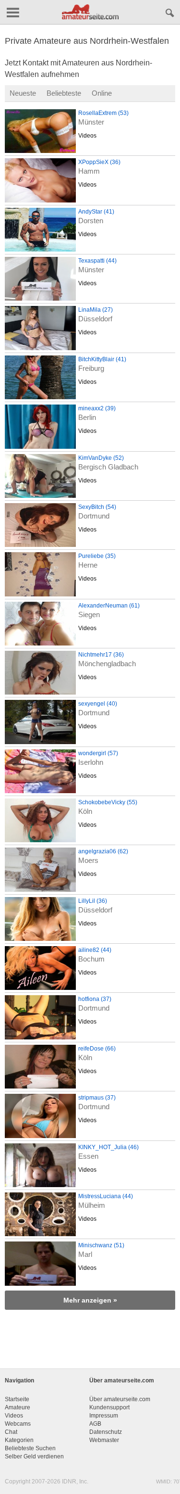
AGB (95, 1423)
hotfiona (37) (94, 999)
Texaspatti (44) (97, 260)
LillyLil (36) (92, 901)
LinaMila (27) (95, 309)
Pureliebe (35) (97, 556)
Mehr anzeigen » (90, 1300)
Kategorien (19, 1440)
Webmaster (104, 1440)
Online (102, 93)
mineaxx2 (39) (97, 408)
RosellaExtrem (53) (103, 113)
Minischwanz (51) (101, 1245)
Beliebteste (64, 93)
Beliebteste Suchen (30, 1448)
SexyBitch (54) (97, 507)
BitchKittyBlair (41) (102, 359)
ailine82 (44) (94, 950)
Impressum (103, 1415)
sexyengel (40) (97, 703)
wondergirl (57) (98, 753)
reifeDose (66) (97, 1048)
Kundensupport (109, 1407)
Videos (87, 135)
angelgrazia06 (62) (103, 851)
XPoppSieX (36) (99, 162)
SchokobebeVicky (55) (107, 802)
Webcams (18, 1423)
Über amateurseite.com (119, 1399)
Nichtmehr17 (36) (101, 654)
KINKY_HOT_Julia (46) (108, 1147)
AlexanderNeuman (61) (109, 605)
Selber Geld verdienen (34, 1456)
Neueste (23, 93)
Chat (11, 1432)
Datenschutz (105, 1432)
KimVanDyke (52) (101, 458)
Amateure (17, 1407)
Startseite (17, 1399)
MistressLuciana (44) (105, 1196)
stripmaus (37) (97, 1097)
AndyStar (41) (96, 211)
